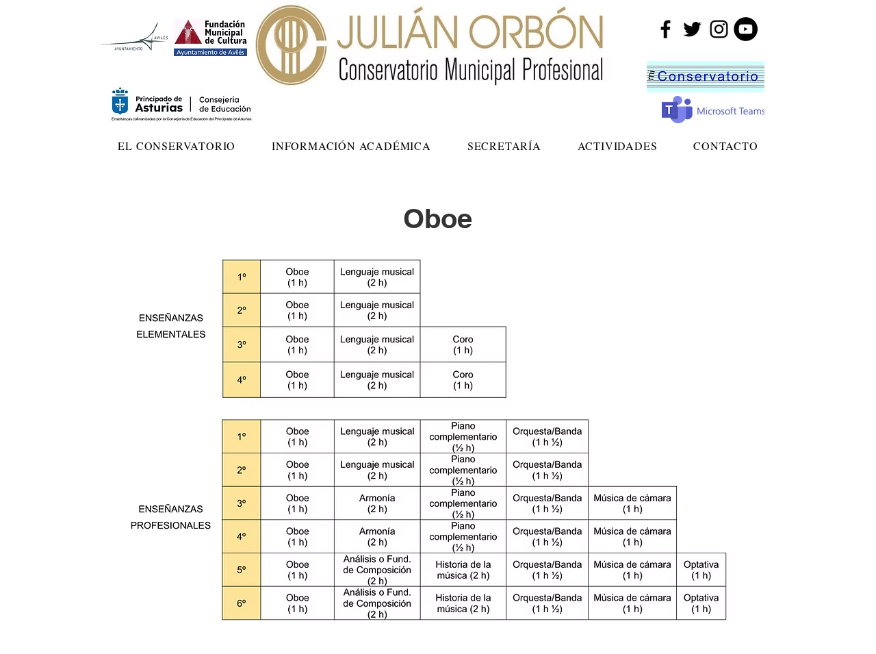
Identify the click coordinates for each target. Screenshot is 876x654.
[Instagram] (719, 29)
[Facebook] (666, 29)
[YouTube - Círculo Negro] (746, 29)
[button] (177, 145)
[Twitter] (692, 29)
